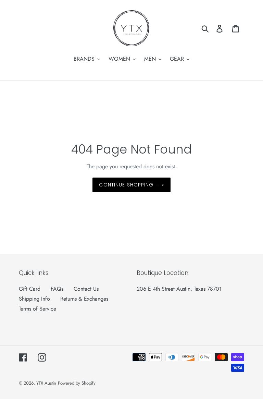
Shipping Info (34, 299)
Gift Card (29, 289)
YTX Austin (46, 383)
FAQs (57, 289)
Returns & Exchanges (84, 299)
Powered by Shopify (77, 383)
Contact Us (86, 289)
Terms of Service (37, 309)
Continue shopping (126, 184)
